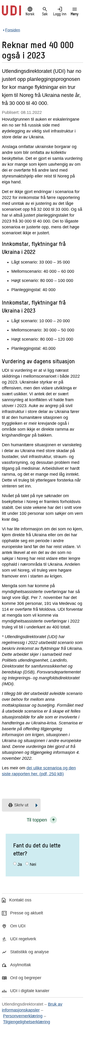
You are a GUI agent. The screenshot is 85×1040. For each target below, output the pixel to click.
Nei (33, 864)
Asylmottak (20, 964)
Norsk (30, 11)
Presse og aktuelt (26, 913)
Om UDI (18, 926)
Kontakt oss (20, 900)
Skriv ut (18, 805)
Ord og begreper (25, 977)
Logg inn (59, 11)
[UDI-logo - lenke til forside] (11, 13)
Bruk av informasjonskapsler (32, 1007)
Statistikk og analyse (29, 951)
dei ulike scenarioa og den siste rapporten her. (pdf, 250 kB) (39, 771)
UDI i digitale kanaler (29, 990)
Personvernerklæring (22, 1016)
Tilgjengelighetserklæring (26, 1021)
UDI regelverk (23, 939)
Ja (19, 864)
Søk (45, 11)
